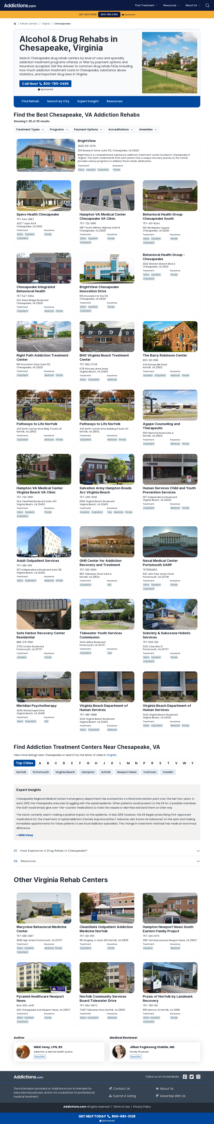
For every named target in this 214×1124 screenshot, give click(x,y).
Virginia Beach (65, 772)
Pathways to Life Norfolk (37, 424)
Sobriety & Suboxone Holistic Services (167, 635)
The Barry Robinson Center (165, 355)
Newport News (127, 772)
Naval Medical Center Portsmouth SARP (160, 563)
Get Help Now (88, 14)
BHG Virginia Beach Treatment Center (104, 357)
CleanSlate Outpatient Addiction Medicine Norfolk (106, 929)
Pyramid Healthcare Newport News (40, 998)
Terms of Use (121, 1107)
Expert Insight (88, 101)
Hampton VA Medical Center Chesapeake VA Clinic (103, 216)
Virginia (46, 23)
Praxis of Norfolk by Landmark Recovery (168, 998)
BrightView (87, 141)
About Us (167, 1089)
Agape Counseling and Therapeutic (161, 426)
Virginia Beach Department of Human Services (104, 708)
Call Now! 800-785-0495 (45, 83)
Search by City (58, 101)
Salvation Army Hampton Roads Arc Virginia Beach (106, 490)
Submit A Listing (124, 1096)
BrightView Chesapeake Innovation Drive (99, 289)
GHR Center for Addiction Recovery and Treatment (101, 563)
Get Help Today (107, 1116)
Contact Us (121, 1089)
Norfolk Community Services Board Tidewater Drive (103, 998)
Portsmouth (41, 772)
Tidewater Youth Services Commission (101, 635)
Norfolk (21, 772)
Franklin (168, 772)
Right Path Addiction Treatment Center (42, 357)
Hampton (88, 772)
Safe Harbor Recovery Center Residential (41, 635)
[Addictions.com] (15, 23)
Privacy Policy (142, 1107)
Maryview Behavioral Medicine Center (42, 929)
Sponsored (129, 14)
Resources (115, 101)
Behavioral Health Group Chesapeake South (163, 216)
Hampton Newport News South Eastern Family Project (168, 929)
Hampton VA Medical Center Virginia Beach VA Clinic (40, 490)
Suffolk (106, 772)
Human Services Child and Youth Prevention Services (169, 490)
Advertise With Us (172, 1096)
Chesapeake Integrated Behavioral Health (36, 289)
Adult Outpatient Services (38, 561)
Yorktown (149, 772)
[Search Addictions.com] (207, 5)
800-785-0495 (109, 14)
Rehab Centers (29, 23)
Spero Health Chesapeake (38, 214)
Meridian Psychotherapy (37, 706)
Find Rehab (30, 101)
